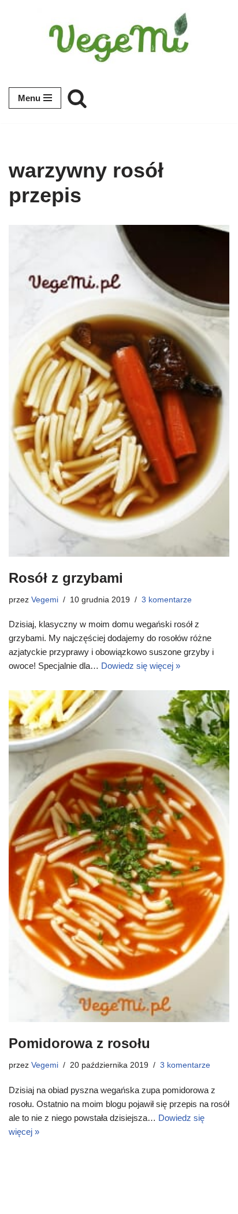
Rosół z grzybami (66, 578)
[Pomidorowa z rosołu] (119, 856)
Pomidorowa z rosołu (79, 1043)
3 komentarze (167, 599)
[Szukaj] (77, 98)
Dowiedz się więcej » (140, 666)
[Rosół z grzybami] (119, 391)
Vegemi (44, 599)
